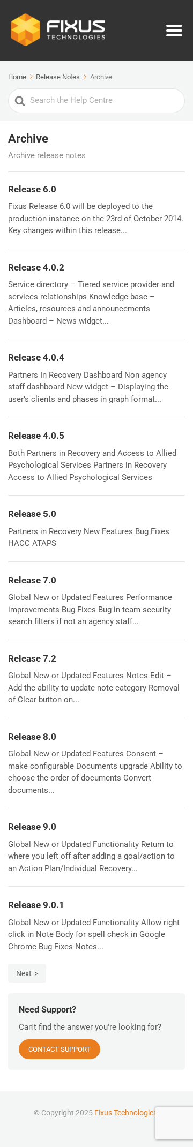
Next (24, 973)
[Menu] (174, 30)
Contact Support (59, 1049)
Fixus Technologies (125, 1112)
